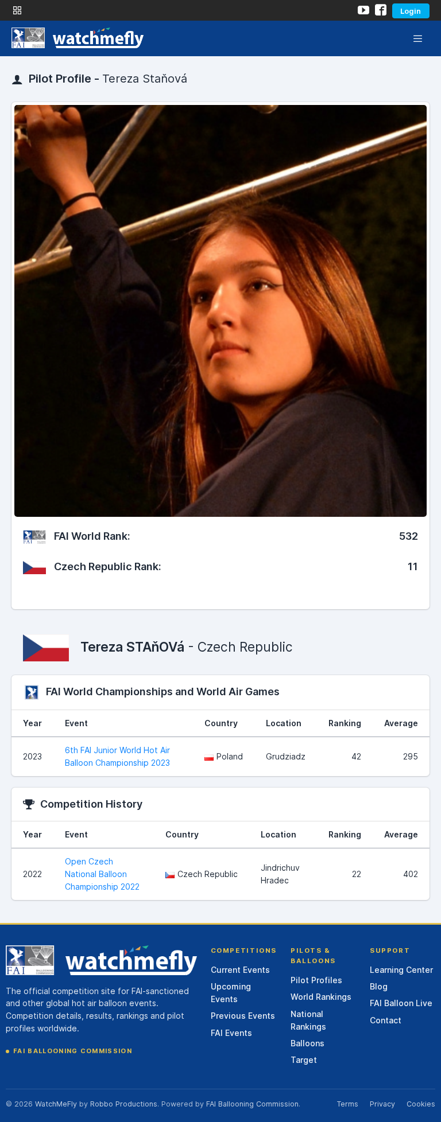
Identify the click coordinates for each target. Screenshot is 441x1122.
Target (304, 1060)
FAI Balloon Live (401, 1003)
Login (410, 10)
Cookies (421, 1104)
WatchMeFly (56, 1104)
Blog (379, 986)
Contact (385, 1020)
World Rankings (321, 997)
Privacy (382, 1104)
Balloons (307, 1043)
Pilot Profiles (316, 980)
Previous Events (243, 1015)
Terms (347, 1104)
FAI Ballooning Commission (72, 1051)
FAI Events (231, 1033)
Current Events (240, 970)
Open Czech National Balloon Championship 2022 (102, 873)
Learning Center (401, 970)
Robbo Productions (123, 1104)
